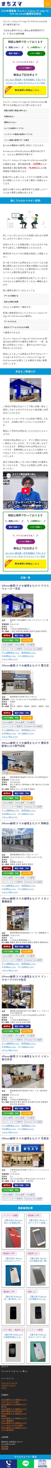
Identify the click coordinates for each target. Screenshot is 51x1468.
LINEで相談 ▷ (36, 53)
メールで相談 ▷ (25, 68)
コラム (4, 1388)
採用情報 (4, 1449)
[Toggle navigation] (47, 4)
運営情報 (4, 1446)
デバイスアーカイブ (9, 1383)
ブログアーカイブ (8, 1385)
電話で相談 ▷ (14, 53)
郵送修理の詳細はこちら (27, 90)
